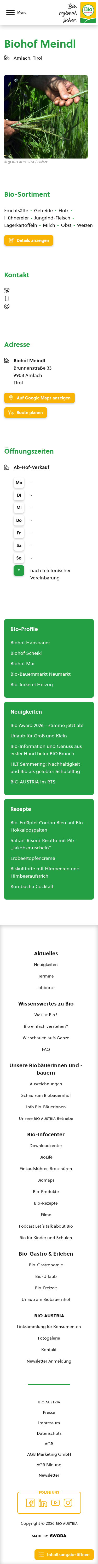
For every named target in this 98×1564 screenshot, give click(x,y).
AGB (49, 1444)
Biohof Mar (22, 663)
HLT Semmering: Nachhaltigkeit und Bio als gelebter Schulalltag (45, 768)
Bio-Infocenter (46, 1134)
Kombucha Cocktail (31, 886)
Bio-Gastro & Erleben (46, 1253)
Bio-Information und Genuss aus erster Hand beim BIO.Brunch (46, 750)
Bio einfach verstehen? (46, 1026)
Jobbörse (46, 987)
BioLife (46, 1157)
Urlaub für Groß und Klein (38, 735)
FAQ (46, 1049)
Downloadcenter (46, 1145)
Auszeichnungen (46, 1084)
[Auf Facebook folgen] (30, 1503)
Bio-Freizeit (46, 1288)
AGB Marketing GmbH (49, 1454)
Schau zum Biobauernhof (46, 1095)
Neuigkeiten (46, 964)
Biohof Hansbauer (30, 642)
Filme (46, 1214)
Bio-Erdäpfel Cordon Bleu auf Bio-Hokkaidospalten (47, 826)
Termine (46, 976)
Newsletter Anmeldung (49, 1361)
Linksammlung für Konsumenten (49, 1326)
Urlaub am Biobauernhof (46, 1299)
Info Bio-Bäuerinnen (46, 1107)
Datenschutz (49, 1433)
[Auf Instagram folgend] (68, 1503)
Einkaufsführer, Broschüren (46, 1168)
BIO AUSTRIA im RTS (32, 781)
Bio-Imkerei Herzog (31, 684)
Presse (49, 1412)
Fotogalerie (49, 1338)
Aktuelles (46, 953)
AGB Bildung (49, 1464)
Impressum (49, 1423)
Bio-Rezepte (46, 1203)
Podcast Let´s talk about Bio (46, 1226)
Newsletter (49, 1475)
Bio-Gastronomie (46, 1265)
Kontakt (49, 1349)
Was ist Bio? (45, 1015)
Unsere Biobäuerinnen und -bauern (46, 1069)
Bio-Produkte (46, 1191)
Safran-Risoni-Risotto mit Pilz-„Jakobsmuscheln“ (43, 844)
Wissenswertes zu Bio (46, 1003)
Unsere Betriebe (46, 1118)
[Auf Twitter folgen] (43, 1503)
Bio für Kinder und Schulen (46, 1237)
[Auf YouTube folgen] (55, 1503)
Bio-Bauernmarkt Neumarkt (40, 674)
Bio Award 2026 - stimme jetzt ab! (47, 725)
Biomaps (45, 1180)
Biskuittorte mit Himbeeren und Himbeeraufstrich (44, 872)
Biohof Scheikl (26, 653)
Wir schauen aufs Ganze (46, 1038)
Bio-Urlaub (46, 1276)
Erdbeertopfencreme (32, 858)
